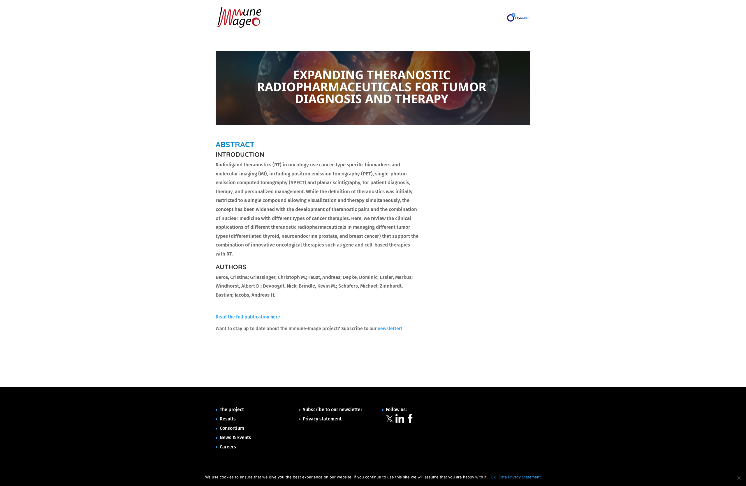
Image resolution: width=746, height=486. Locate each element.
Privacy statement (322, 419)
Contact (471, 17)
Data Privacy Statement (520, 477)
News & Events (235, 437)
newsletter (389, 328)
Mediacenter (392, 17)
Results (339, 17)
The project (316, 17)
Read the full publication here (248, 317)
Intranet (492, 17)
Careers (450, 17)
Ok (493, 477)
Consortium (363, 17)
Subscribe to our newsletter (332, 409)
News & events (423, 17)
